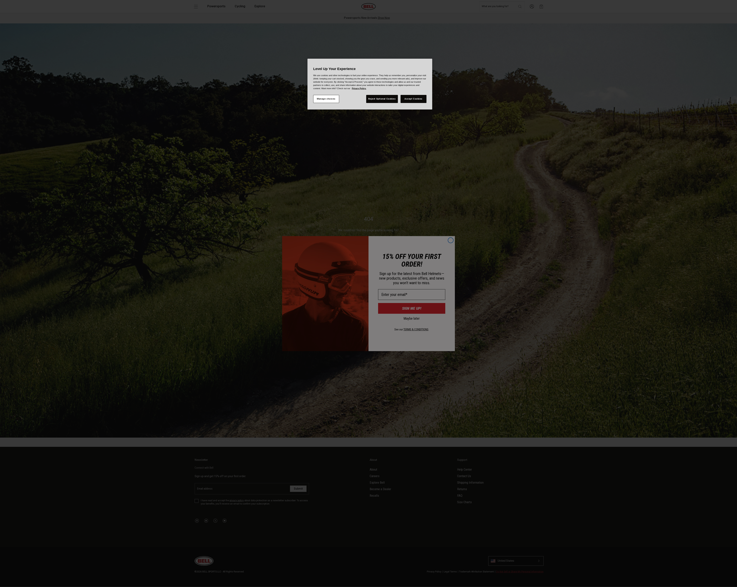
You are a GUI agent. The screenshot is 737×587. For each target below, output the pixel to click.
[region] (369, 84)
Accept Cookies (413, 98)
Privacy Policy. (359, 88)
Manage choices (326, 98)
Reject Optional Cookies (382, 98)
